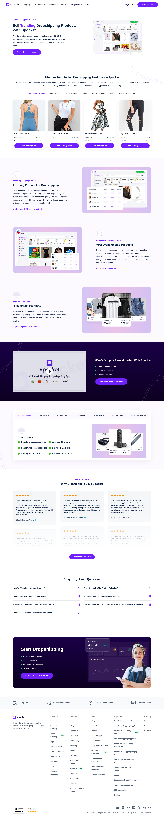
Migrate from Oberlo (75, 762)
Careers (147, 721)
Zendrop (117, 795)
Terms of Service (118, 813)
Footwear (54, 761)
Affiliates (73, 750)
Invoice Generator (98, 774)
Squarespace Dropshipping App (126, 780)
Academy (73, 746)
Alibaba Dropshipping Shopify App (125, 753)
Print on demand (57, 752)
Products (73, 768)
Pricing (86, 5)
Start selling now (29, 146)
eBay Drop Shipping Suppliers (126, 726)
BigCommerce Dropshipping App (125, 760)
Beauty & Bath (56, 746)
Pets (52, 766)
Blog (72, 726)
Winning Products (75, 5)
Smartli (94, 726)
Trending (53, 721)
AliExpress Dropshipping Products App (123, 745)
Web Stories (74, 778)
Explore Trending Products (26, 52)
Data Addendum (145, 813)
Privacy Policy (132, 813)
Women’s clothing (54, 727)
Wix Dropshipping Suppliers (125, 739)
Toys (52, 742)
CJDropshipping (120, 790)
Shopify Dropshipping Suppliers (126, 721)
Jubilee (94, 731)
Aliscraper (95, 741)
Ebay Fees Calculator (99, 746)
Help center (74, 736)
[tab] (37, 93)
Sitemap (147, 731)
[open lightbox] (49, 371)
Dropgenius (96, 721)
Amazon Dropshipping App (122, 732)
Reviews (73, 756)
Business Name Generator (97, 767)
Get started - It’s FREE (82, 557)
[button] (28, 5)
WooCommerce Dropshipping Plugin (125, 768)
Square (116, 775)
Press (146, 726)
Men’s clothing (53, 735)
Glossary (73, 773)
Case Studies (75, 731)
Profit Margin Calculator (96, 760)
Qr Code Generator (95, 752)
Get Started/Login (147, 4)
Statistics (73, 783)
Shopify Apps (96, 736)
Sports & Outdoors (54, 772)
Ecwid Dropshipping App (123, 785)
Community (74, 741)
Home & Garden (56, 756)
